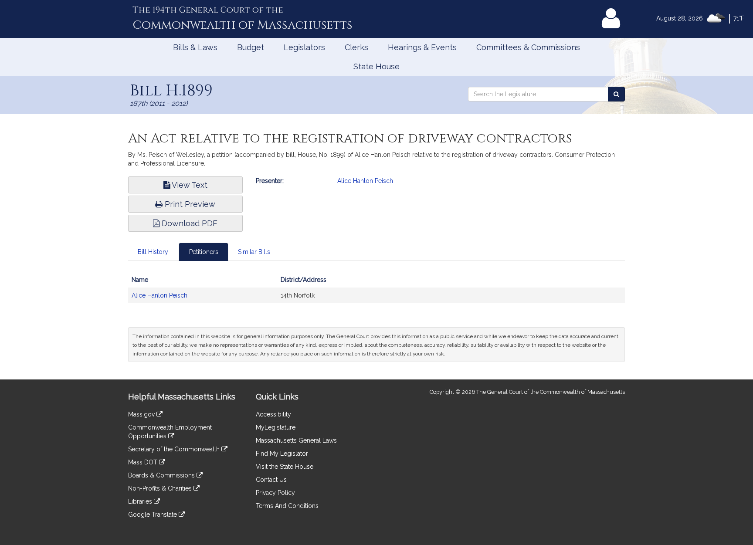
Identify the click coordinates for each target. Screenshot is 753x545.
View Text (188, 185)
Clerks (356, 47)
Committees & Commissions (528, 47)
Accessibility (273, 414)
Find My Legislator (282, 453)
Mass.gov (142, 414)
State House (376, 66)
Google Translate (153, 514)
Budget (250, 47)
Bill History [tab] (153, 251)
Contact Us (271, 479)
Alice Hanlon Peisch (365, 180)
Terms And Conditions (287, 505)
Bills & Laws (195, 47)
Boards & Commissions (162, 475)
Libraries (141, 501)
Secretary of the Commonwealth (174, 449)
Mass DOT (143, 462)
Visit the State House (284, 466)
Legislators (304, 47)
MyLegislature (275, 427)
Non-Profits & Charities (160, 488)
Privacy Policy (275, 492)
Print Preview (189, 204)
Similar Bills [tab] (254, 251)
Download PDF (188, 223)
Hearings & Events (422, 47)
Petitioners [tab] (203, 251)
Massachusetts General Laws (296, 440)
